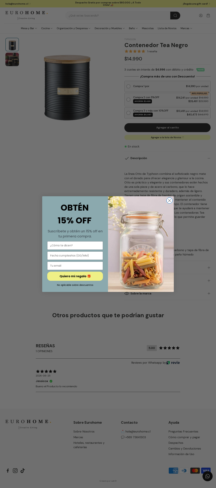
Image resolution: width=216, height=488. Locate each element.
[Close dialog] (169, 201)
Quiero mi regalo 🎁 (75, 276)
